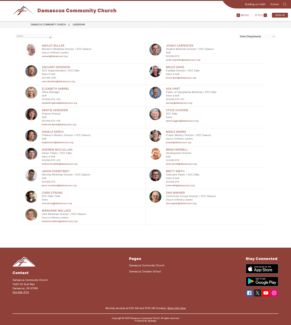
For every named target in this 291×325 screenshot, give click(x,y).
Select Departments (250, 36)
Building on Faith (255, 4)
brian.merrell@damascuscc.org (181, 164)
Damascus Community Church (48, 24)
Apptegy (152, 320)
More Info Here (176, 308)
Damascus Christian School (145, 271)
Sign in (280, 15)
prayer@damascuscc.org (178, 142)
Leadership (79, 24)
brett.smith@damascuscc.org (180, 185)
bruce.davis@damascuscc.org (181, 77)
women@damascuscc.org (55, 56)
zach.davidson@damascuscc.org (58, 81)
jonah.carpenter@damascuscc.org (183, 60)
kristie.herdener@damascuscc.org (59, 124)
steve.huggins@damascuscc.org (182, 121)
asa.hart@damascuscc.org (179, 103)
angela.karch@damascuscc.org (57, 142)
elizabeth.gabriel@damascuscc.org (59, 103)
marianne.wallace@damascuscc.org (59, 221)
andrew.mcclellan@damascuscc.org (59, 164)
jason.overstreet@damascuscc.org (59, 185)
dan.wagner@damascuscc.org (181, 203)
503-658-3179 (21, 292)
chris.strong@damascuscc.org (57, 203)
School (274, 4)
